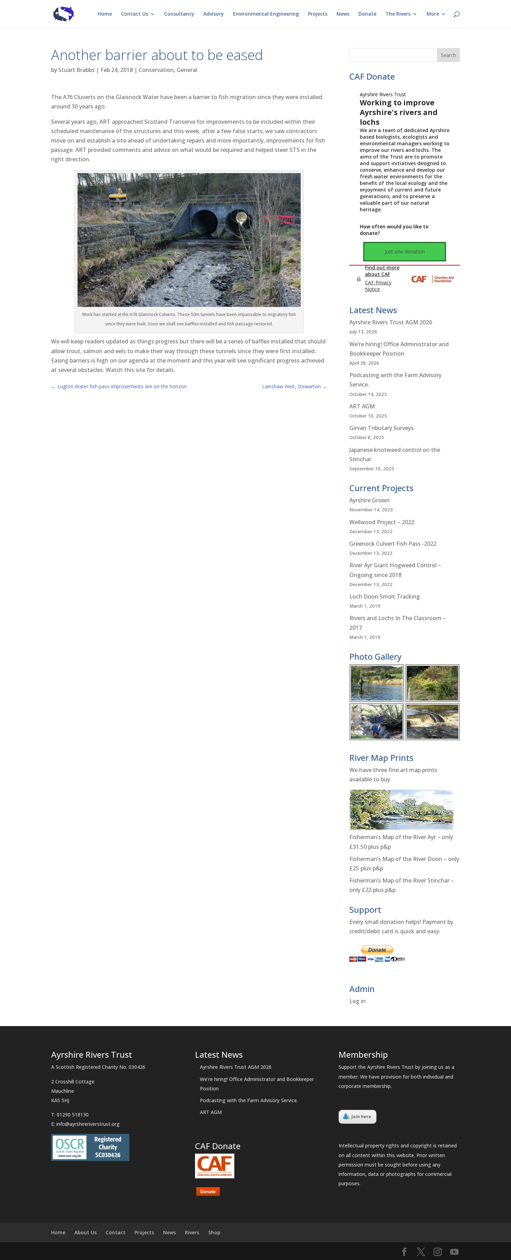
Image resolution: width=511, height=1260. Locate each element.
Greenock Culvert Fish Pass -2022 (393, 543)
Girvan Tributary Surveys (381, 428)
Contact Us (134, 14)
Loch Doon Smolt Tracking (384, 596)
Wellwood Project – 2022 (381, 522)
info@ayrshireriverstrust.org (88, 1124)
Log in (357, 1001)
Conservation (156, 70)
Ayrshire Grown (369, 500)
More (433, 14)
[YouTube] (454, 1252)
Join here (361, 1117)
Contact (115, 1232)
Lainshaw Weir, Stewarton (294, 386)
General (187, 70)
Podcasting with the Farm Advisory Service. (249, 1100)
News (342, 14)
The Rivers (398, 14)
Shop (214, 1232)
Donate (367, 14)
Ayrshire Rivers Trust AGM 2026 (390, 322)
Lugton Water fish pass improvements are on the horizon (119, 386)
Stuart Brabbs (76, 70)
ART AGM (362, 406)
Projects (317, 14)
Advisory (213, 14)
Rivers (192, 1232)
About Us (85, 1232)
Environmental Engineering (266, 14)
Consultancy (179, 14)
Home (105, 14)
